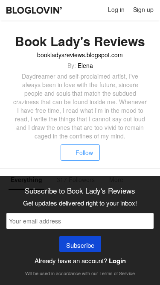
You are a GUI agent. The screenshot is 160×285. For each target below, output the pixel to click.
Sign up (143, 9)
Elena (85, 65)
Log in (116, 9)
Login (117, 260)
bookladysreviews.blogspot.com (80, 54)
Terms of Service (117, 273)
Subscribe (80, 245)
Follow (84, 152)
